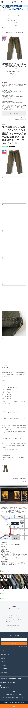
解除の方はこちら (23, 646)
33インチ (13, 20)
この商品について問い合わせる (19, 478)
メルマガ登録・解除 (10, 694)
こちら (11, 95)
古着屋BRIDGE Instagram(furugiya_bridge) (10, 678)
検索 (15, 2)
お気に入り (15, 74)
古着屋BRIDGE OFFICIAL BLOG (8, 682)
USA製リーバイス (9, 30)
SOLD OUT (14, 113)
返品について (23, 117)
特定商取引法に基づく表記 (20, 119)
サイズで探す (9, 18)
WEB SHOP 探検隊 (4, 687)
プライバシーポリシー (20, 697)
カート (24, 2)
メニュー (5, 2)
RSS (17, 694)
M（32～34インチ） (15, 15)
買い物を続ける (23, 481)
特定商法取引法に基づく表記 (9, 697)
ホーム (2, 15)
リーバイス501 (14, 22)
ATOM (20, 694)
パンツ (7, 15)
